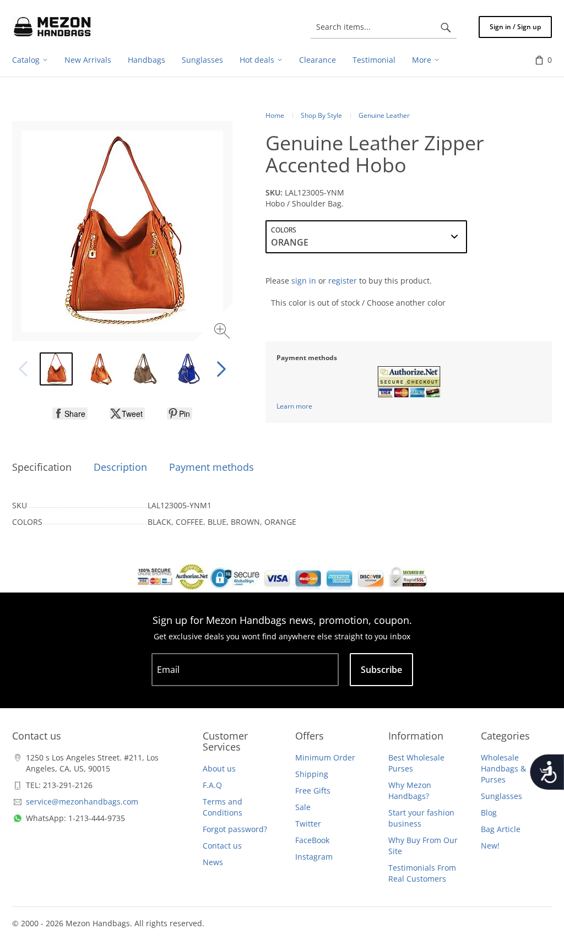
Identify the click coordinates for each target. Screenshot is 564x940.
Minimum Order (325, 757)
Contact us (222, 845)
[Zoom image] (223, 332)
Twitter (308, 823)
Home (274, 115)
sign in (303, 280)
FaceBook (312, 840)
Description (120, 467)
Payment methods (211, 467)
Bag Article (500, 829)
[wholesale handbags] (52, 27)
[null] (70, 413)
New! (490, 845)
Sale (303, 807)
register (342, 280)
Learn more (294, 406)
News (213, 862)
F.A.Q (212, 785)
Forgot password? (235, 829)
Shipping (311, 774)
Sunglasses (501, 796)
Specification (42, 467)
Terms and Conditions (222, 807)
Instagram (314, 856)
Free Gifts (312, 790)
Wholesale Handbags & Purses (503, 768)
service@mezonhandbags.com (82, 801)
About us (219, 768)
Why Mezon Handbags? (409, 790)
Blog (489, 812)
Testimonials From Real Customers (422, 873)
